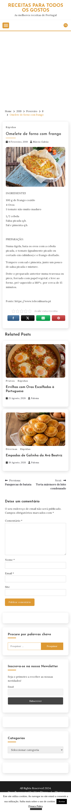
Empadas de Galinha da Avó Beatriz (34, 455)
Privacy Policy (35, 806)
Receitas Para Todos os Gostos (35, 8)
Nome (10, 559)
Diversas (12, 449)
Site (7, 587)
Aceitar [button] (61, 801)
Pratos (10, 380)
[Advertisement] (35, 68)
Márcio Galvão (41, 141)
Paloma (35, 398)
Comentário (13, 520)
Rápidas (11, 127)
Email (9, 573)
